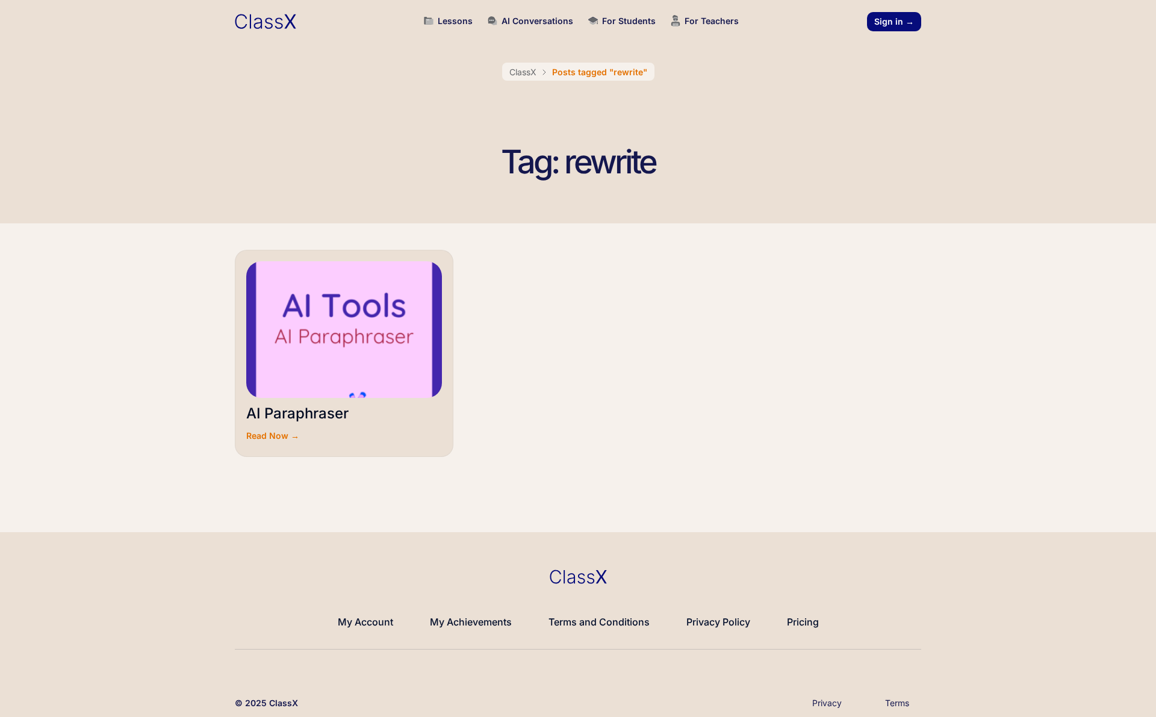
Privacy (827, 703)
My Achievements (471, 622)
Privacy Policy (718, 622)
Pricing (803, 622)
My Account (365, 622)
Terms (897, 703)
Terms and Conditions (599, 622)
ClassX (522, 72)
